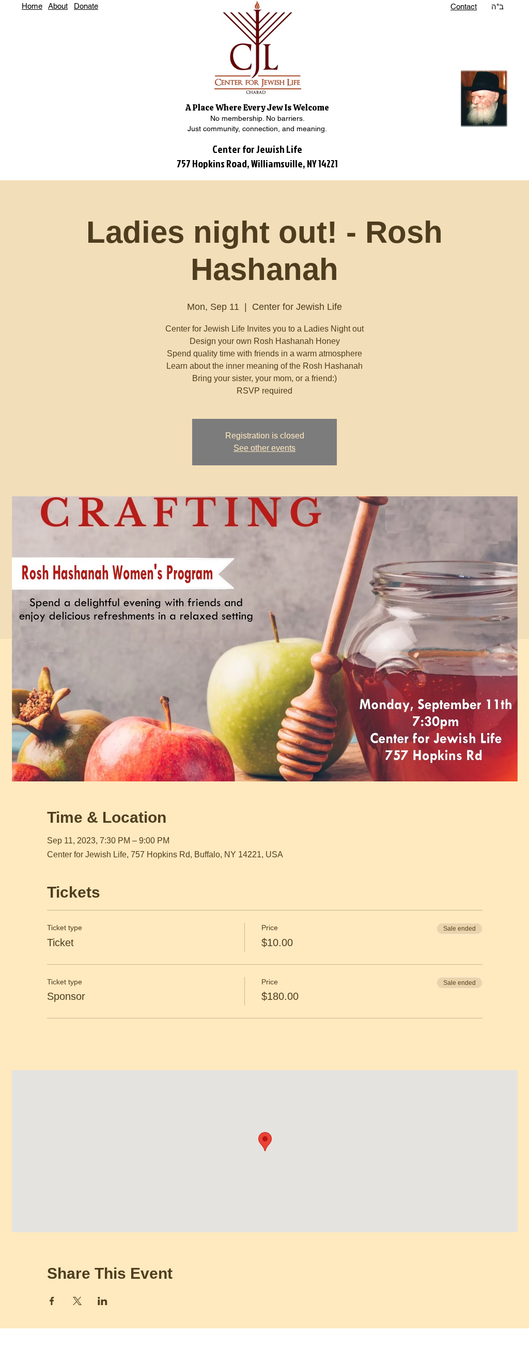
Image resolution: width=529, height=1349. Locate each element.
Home (32, 6)
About (58, 6)
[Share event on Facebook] (52, 1301)
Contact (463, 6)
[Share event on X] (77, 1301)
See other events (264, 448)
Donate (86, 6)
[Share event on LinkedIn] (102, 1301)
